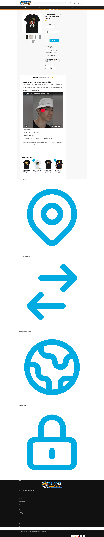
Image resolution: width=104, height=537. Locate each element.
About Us (20, 498)
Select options (27, 177)
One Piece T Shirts (35, 11)
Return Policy (21, 515)
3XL (48, 32)
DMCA (20, 504)
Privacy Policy (21, 502)
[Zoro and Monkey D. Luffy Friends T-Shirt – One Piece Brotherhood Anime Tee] (48, 164)
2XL (46, 32)
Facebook (20, 523)
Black (46, 26)
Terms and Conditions (23, 513)
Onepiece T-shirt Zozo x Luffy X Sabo (37, 171)
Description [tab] (35, 77)
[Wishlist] (30, 161)
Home (23, 11)
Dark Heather (50, 26)
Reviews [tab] (49, 77)
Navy (54, 26)
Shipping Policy (22, 501)
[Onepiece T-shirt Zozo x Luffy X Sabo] (37, 164)
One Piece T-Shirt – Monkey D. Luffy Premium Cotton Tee (58, 171)
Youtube (20, 526)
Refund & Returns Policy (23, 516)
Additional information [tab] (43, 77)
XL (45, 34)
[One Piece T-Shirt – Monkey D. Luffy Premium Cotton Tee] (59, 164)
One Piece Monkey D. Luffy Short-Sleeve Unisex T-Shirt (26, 171)
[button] (40, 15)
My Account (70, 3)
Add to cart (54, 40)
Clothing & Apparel (28, 11)
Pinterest (20, 524)
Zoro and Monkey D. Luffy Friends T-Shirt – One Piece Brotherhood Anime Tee (48, 172)
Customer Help (76, 3)
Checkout (82, 3)
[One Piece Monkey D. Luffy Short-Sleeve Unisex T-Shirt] (26, 164)
